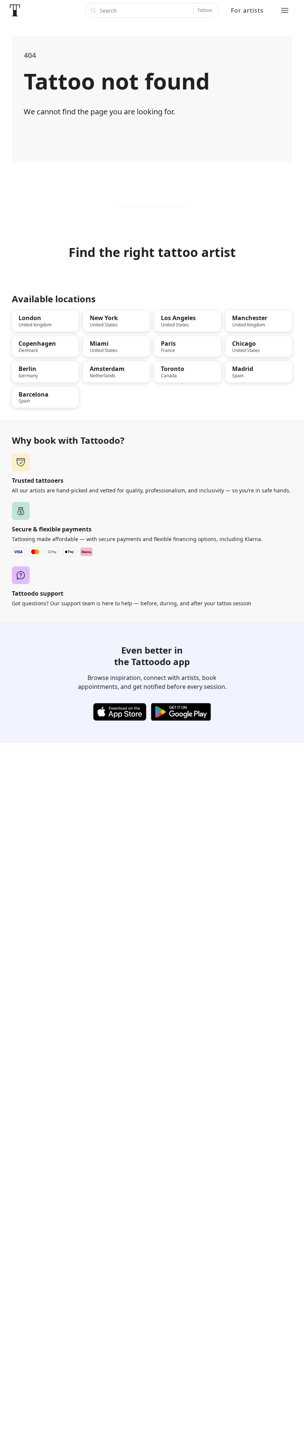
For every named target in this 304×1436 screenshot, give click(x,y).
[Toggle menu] (284, 10)
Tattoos (204, 10)
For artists (247, 10)
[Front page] (15, 10)
